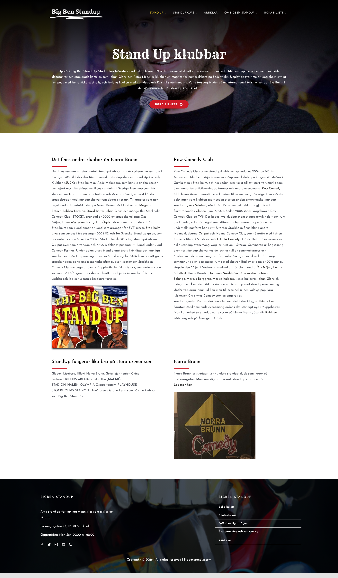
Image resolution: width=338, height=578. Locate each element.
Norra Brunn (78, 194)
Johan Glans (113, 211)
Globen (201, 211)
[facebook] (42, 544)
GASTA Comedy (228, 239)
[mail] (63, 544)
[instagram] (56, 544)
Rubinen (271, 312)
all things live (264, 301)
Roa (199, 301)
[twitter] (49, 544)
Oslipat (204, 233)
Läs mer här (183, 384)
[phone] (70, 544)
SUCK (69, 183)
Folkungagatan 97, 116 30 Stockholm (65, 526)
